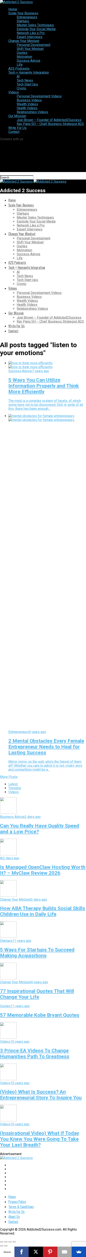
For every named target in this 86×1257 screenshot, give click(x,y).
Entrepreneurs (27, 17)
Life (20, 65)
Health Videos (27, 108)
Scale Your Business (23, 13)
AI (18, 76)
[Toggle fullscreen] (10, 1241)
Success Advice (28, 61)
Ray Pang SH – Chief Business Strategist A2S (50, 124)
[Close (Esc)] (1, 1241)
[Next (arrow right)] (6, 1245)
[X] (36, 1252)
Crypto (21, 88)
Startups (23, 21)
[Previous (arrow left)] (1, 1245)
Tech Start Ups (27, 84)
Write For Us (17, 128)
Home (12, 9)
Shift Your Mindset (30, 49)
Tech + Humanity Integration (28, 72)
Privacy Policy (17, 1201)
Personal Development (33, 45)
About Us (14, 1216)
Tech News (25, 80)
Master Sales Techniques (35, 25)
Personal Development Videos (39, 96)
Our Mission (17, 116)
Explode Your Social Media (36, 29)
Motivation (24, 57)
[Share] (6, 1241)
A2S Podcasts (18, 69)
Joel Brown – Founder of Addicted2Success (49, 120)
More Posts (9, 777)
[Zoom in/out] (14, 1241)
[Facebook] (21, 1252)
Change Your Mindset (23, 41)
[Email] (64, 1252)
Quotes (22, 53)
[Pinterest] (50, 1252)
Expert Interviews (29, 37)
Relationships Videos (32, 112)
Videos (13, 92)
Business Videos (29, 100)
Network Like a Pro (31, 33)
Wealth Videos (27, 104)
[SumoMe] (79, 1252)
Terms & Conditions (21, 1206)
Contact (13, 132)
